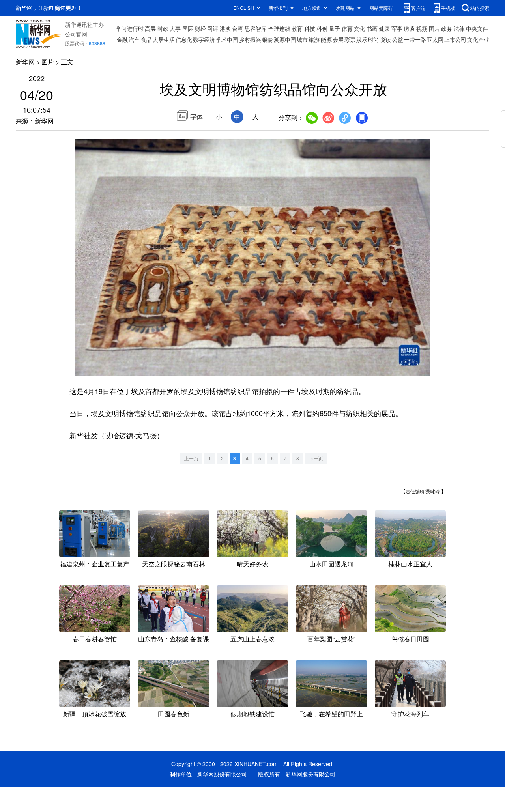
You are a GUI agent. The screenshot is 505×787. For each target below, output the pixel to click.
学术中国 (227, 39)
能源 (326, 39)
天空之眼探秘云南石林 (173, 563)
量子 (334, 28)
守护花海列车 (410, 713)
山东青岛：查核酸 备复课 (173, 638)
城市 (302, 39)
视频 (421, 28)
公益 (397, 39)
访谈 (409, 28)
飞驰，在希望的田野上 (331, 713)
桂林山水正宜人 (410, 563)
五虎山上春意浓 (252, 638)
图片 (434, 28)
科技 (309, 28)
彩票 (349, 39)
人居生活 (164, 39)
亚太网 (435, 39)
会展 (338, 39)
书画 (372, 28)
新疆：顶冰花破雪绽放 (94, 713)
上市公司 (455, 39)
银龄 (267, 39)
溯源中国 (285, 39)
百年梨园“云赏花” (331, 638)
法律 (459, 28)
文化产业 (478, 39)
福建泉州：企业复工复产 (94, 563)
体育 (347, 28)
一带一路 (415, 39)
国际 (187, 28)
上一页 (191, 458)
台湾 (237, 28)
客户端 (418, 7)
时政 (162, 28)
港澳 (225, 28)
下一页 (316, 458)
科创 (321, 28)
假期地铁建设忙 (252, 713)
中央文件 (477, 28)
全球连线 (279, 28)
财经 (200, 28)
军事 (396, 28)
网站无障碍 (381, 7)
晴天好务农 (252, 563)
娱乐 (361, 39)
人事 (175, 28)
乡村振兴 (250, 39)
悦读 (385, 39)
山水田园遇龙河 (331, 563)
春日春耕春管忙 (95, 638)
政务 (446, 28)
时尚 (373, 39)
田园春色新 (173, 713)
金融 (122, 39)
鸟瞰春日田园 (410, 638)
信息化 (184, 39)
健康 (384, 28)
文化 (359, 28)
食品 (146, 39)
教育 (297, 28)
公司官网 (76, 34)
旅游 (314, 39)
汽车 (134, 39)
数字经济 (204, 39)
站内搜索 (479, 7)
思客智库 (256, 28)
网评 (212, 28)
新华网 (25, 61)
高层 (150, 28)
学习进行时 (130, 28)
